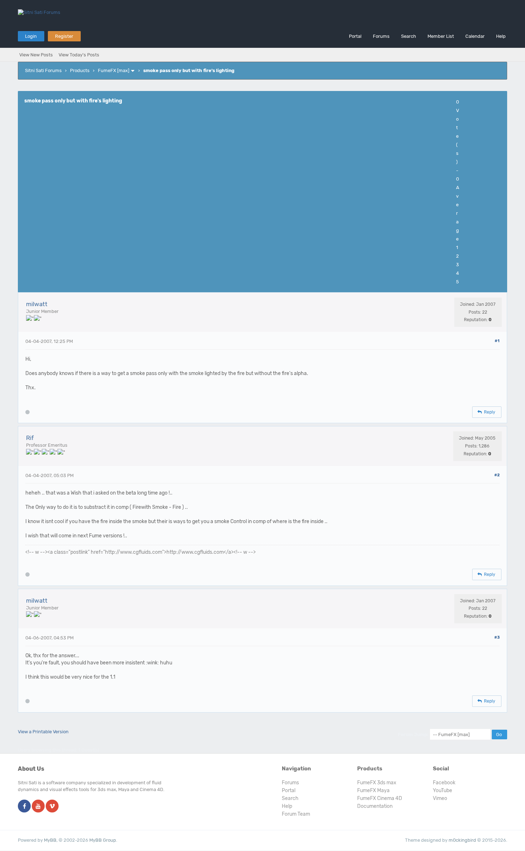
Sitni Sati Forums (43, 70)
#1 (497, 341)
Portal (355, 36)
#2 (497, 475)
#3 (497, 637)
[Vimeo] (52, 806)
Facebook (444, 783)
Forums (381, 36)
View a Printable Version (43, 731)
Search (408, 36)
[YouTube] (38, 806)
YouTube (442, 790)
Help (501, 36)
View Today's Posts (79, 54)
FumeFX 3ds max (376, 783)
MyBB (50, 840)
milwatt (37, 304)
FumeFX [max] (113, 70)
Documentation (374, 806)
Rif (30, 437)
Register (64, 36)
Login (31, 36)
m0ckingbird (462, 840)
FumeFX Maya (373, 790)
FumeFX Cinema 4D (379, 798)
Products (80, 70)
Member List (441, 36)
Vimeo (440, 798)
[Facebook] (24, 806)
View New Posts (36, 54)
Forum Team (296, 814)
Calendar (475, 36)
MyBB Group (102, 840)
